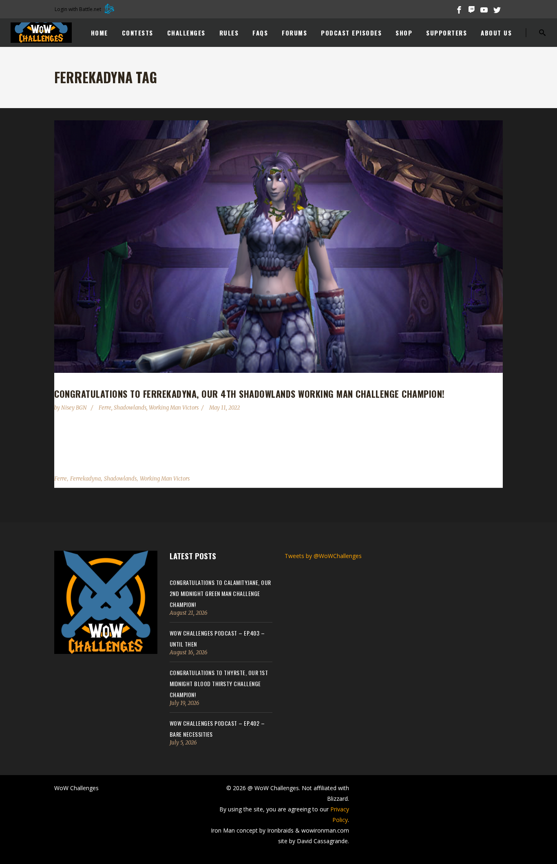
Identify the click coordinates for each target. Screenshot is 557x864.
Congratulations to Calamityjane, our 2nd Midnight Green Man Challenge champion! (220, 593)
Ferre (105, 407)
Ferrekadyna (85, 478)
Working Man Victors (174, 407)
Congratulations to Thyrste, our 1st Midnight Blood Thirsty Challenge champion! (219, 683)
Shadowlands (130, 407)
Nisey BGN (74, 407)
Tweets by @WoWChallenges (323, 556)
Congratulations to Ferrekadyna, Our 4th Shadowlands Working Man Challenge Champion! (249, 393)
